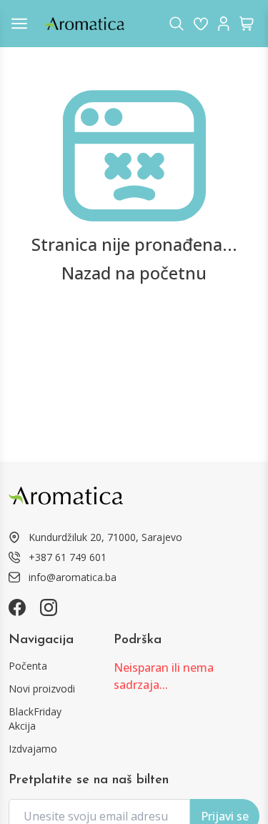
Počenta (28, 665)
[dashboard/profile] (224, 23)
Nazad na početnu (134, 273)
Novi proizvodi (42, 688)
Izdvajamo (33, 748)
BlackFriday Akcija (35, 719)
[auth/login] (201, 23)
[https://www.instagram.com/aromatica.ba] (48, 607)
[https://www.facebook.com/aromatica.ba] (17, 607)
